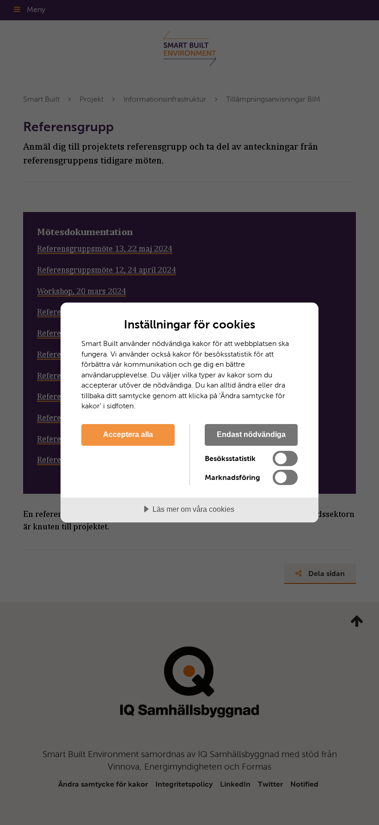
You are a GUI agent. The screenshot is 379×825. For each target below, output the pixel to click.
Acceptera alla (128, 434)
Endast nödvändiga (251, 434)
